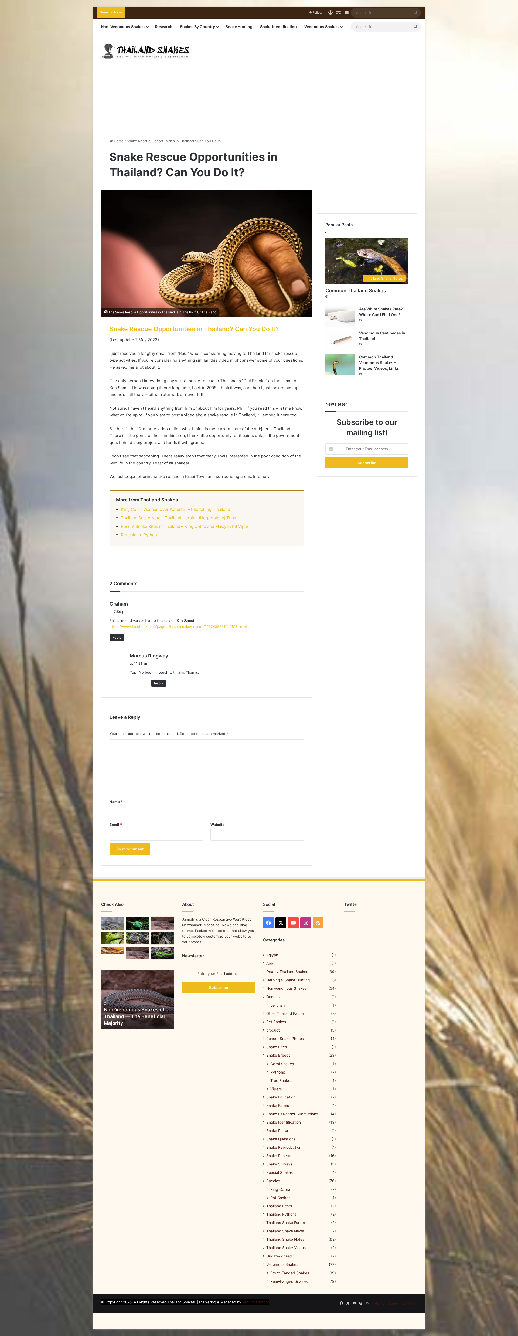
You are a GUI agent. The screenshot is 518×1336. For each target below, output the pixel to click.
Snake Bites (276, 1047)
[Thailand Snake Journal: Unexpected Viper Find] (112, 938)
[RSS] (318, 922)
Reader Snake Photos (285, 1038)
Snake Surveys (279, 1164)
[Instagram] (305, 922)
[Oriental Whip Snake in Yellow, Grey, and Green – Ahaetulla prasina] (162, 953)
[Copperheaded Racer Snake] (112, 923)
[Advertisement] (314, 78)
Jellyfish (277, 1005)
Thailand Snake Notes (285, 1239)
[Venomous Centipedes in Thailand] (340, 340)
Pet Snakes (276, 1022)
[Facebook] (268, 922)
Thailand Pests (279, 1206)
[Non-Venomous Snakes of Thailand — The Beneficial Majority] (137, 999)
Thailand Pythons (281, 1214)
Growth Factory (255, 1302)
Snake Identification (278, 26)
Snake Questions (280, 1139)
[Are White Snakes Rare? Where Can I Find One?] (340, 316)
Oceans (273, 997)
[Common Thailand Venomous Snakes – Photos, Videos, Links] (340, 364)
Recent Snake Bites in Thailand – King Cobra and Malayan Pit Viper (184, 526)
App (269, 963)
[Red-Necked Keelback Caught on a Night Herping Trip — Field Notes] (112, 950)
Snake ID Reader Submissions (292, 1114)
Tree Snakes (281, 1080)
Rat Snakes (280, 1197)
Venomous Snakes (321, 26)
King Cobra (280, 1189)
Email (116, 824)
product (273, 1030)
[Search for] (415, 13)
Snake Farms (277, 1105)
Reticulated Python (139, 534)
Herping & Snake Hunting (288, 980)
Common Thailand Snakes (355, 290)
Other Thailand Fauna (285, 1013)
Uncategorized (279, 1256)
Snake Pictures (279, 1130)
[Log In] (330, 12)
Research (163, 26)
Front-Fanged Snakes (289, 1273)
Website (217, 824)
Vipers (276, 1089)
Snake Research (280, 1156)
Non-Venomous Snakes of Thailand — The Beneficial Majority (134, 1016)
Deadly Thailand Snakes (287, 971)
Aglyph (272, 955)
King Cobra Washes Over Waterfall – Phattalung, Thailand (175, 509)
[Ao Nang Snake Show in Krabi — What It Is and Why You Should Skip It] (162, 923)
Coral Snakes (282, 1064)
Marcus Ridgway (149, 656)
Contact (408, 1303)
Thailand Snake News (285, 1231)
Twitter (351, 904)
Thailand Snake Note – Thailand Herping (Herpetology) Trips (178, 517)
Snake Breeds (278, 1055)
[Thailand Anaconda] (137, 938)
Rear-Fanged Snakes (289, 1281)
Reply (116, 637)
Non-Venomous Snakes (123, 26)
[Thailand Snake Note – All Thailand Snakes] (162, 938)
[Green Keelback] (137, 923)
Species (273, 1181)
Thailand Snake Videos (286, 1248)
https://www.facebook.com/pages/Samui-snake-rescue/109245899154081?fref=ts (179, 626)
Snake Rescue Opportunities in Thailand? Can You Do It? (194, 329)
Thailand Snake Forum (285, 1222)
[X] (280, 922)
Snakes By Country (197, 26)
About (393, 1303)
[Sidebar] (347, 12)
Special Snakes (279, 1172)
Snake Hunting (239, 26)
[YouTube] (293, 922)
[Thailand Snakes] (145, 51)
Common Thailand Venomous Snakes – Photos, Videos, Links (379, 363)
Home (118, 141)
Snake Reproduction (283, 1147)
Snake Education (280, 1097)
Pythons (277, 1072)
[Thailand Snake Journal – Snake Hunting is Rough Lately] (137, 953)
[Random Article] (339, 12)
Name (116, 801)
